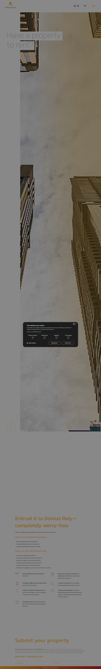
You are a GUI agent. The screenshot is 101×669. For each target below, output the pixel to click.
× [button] (75, 323)
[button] (50, 331)
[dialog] (50, 334)
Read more (51, 329)
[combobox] (74, 324)
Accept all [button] (68, 343)
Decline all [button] (54, 343)
